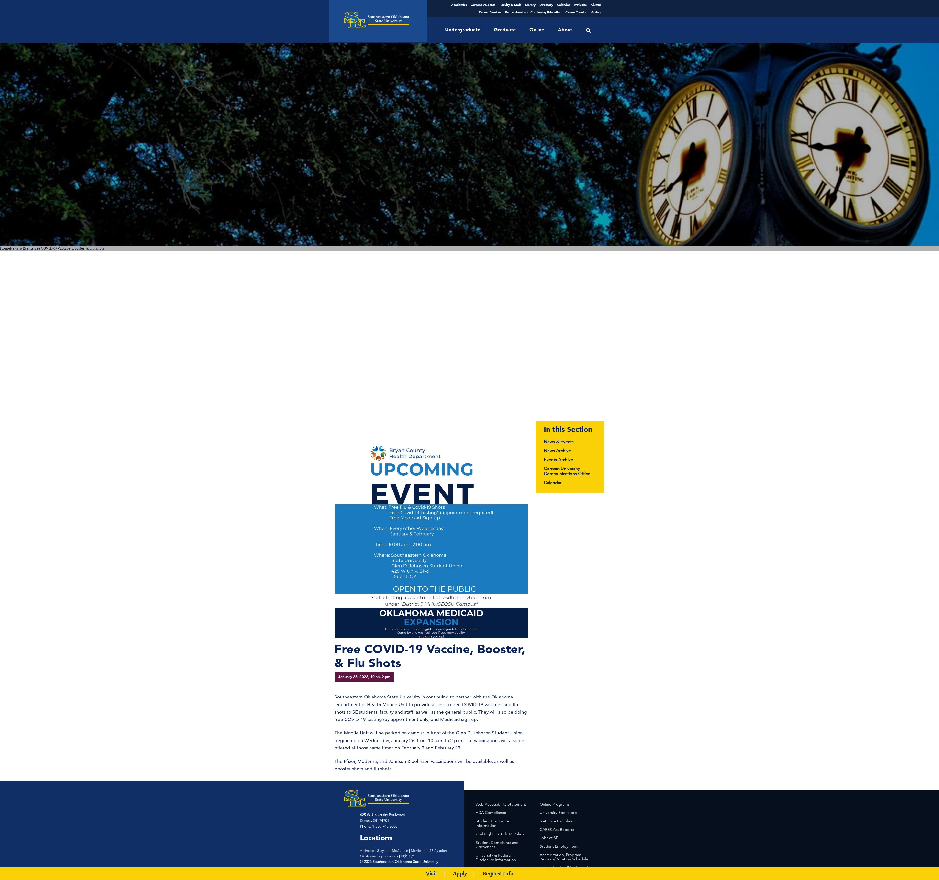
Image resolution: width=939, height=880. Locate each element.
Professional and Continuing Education (533, 12)
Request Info (498, 873)
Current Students (483, 5)
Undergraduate (462, 30)
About (565, 30)
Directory (546, 5)
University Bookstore (558, 812)
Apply (460, 873)
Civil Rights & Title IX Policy (500, 834)
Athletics (580, 5)
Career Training (576, 12)
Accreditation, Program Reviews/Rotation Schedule (564, 856)
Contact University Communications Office (567, 471)
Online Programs (555, 804)
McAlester (419, 850)
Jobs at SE (549, 837)
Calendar (563, 5)
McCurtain (400, 850)
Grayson (383, 850)
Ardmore (367, 850)
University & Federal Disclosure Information (496, 857)
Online (536, 30)
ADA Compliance (491, 812)
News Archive (557, 450)
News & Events (21, 248)
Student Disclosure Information (492, 823)
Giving (596, 12)
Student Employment (559, 846)
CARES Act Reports (557, 829)
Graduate (505, 30)
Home (5, 248)
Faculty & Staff (510, 5)
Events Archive (558, 459)
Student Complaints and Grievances (497, 844)
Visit (431, 873)
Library (530, 5)
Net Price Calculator (557, 821)
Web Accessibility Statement (501, 804)
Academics (459, 5)
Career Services (490, 12)
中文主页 (407, 856)
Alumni (596, 5)
